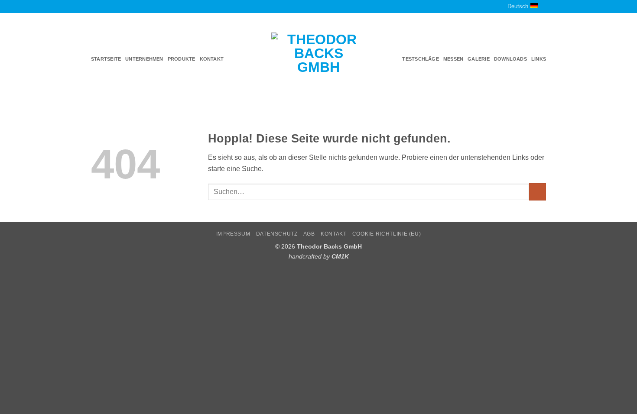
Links (538, 58)
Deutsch (517, 6)
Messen (453, 58)
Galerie (479, 58)
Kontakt (212, 58)
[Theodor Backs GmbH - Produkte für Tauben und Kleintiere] (318, 59)
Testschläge (420, 58)
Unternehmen (144, 58)
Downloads (510, 58)
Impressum (233, 234)
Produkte (181, 58)
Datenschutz (277, 234)
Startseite (106, 58)
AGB (309, 234)
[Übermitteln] (537, 191)
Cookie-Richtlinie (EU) (386, 234)
